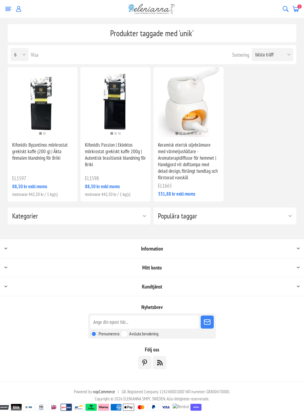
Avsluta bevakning (144, 334)
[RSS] (159, 362)
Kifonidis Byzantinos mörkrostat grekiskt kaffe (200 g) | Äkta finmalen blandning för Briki (40, 151)
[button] (40, 133)
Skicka (207, 322)
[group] (43, 102)
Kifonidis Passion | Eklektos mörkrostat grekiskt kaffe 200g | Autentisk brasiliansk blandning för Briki (115, 155)
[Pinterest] (144, 362)
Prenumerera (109, 334)
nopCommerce (104, 391)
